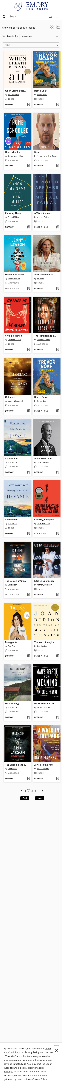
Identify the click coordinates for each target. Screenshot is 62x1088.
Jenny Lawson (14, 278)
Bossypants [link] (11, 642)
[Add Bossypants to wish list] (28, 656)
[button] (52, 28)
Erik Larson (12, 585)
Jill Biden (40, 278)
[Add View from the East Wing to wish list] (57, 289)
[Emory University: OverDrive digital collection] (31, 6)
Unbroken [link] (10, 397)
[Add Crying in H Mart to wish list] (28, 350)
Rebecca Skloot (43, 340)
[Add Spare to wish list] (57, 166)
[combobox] (25, 16)
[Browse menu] (57, 16)
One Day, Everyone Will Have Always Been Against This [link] (45, 519)
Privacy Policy (32, 1052)
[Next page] (42, 791)
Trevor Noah (42, 94)
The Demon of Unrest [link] (16, 581)
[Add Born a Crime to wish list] (57, 105)
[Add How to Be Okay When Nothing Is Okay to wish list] (28, 289)
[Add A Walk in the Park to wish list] (57, 779)
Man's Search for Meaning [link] (45, 703)
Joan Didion (42, 646)
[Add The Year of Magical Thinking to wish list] (57, 656)
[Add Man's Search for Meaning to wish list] (57, 717)
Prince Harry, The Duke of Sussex (47, 156)
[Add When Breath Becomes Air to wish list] (28, 105)
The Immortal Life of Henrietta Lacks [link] (45, 336)
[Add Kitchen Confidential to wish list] (57, 595)
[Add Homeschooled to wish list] (28, 166)
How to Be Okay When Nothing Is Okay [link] (16, 274)
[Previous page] (22, 791)
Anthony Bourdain (44, 585)
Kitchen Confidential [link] (44, 581)
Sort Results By (10, 36)
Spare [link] (37, 152)
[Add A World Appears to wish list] (57, 227)
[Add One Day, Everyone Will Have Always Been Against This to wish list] (57, 534)
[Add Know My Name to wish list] (28, 227)
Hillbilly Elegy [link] (12, 703)
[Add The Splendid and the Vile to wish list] (28, 779)
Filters (8, 45)
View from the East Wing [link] (45, 274)
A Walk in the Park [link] (43, 765)
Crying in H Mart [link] (13, 336)
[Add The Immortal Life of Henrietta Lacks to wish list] (57, 350)
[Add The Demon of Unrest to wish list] (28, 595)
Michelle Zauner (14, 340)
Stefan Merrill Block (16, 156)
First (25, 798)
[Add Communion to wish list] (28, 472)
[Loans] (51, 16)
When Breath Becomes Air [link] (16, 91)
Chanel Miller (13, 217)
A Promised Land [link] (43, 458)
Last (40, 798)
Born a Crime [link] (41, 91)
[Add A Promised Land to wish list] (57, 472)
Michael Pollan (43, 217)
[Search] (4, 16)
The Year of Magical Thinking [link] (45, 642)
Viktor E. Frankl (43, 707)
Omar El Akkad (43, 523)
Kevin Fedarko (43, 769)
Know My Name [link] (13, 213)
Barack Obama (43, 462)
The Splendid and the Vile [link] (16, 765)
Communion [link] (11, 458)
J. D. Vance (12, 462)
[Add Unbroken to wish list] (28, 411)
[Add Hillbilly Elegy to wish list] (28, 717)
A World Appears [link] (42, 213)
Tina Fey (11, 646)
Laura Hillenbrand (15, 401)
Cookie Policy (39, 1079)
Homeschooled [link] (12, 152)
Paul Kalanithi (13, 94)
